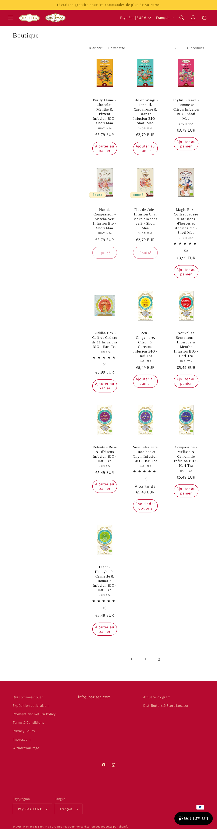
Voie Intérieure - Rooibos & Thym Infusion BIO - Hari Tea (145, 454)
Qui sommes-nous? (28, 697)
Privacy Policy (24, 731)
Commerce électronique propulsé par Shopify (99, 826)
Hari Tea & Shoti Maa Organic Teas (46, 826)
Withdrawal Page (26, 748)
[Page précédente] (131, 659)
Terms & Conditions (28, 722)
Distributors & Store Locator (166, 705)
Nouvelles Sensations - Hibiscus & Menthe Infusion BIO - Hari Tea (186, 344)
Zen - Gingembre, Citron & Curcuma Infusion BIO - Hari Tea (145, 344)
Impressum (22, 739)
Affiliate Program (156, 697)
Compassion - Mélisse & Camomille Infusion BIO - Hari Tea (186, 456)
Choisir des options (145, 506)
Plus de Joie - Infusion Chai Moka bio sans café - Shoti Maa (145, 219)
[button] (10, 17)
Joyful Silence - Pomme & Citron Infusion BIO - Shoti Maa (186, 109)
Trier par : (95, 48)
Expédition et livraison (31, 705)
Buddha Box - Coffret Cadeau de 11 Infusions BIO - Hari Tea (105, 340)
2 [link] (159, 659)
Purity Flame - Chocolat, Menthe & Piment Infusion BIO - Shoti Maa (105, 111)
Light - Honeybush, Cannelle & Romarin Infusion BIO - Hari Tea (105, 578)
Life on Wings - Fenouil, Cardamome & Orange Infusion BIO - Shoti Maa (145, 111)
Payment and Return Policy (34, 714)
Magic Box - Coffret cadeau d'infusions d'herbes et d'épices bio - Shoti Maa (186, 221)
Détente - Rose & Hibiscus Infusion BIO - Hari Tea (105, 454)
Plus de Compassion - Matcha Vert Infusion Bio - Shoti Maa (104, 219)
